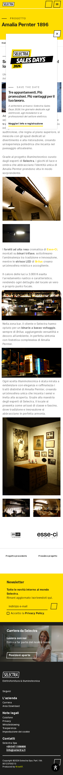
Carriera (7, 702)
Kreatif (19, 767)
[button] (57, 762)
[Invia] (54, 606)
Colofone (8, 717)
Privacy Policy (34, 613)
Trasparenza (9, 728)
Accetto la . (28, 613)
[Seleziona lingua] (43, 4)
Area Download (11, 706)
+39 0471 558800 (16, 746)
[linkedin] (22, 691)
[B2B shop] (48, 4)
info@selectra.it (15, 750)
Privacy (7, 721)
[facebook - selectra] (18, 691)
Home (5, 43)
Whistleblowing (11, 725)
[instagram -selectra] (14, 691)
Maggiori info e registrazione (25, 124)
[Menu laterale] (57, 4)
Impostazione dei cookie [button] (16, 732)
